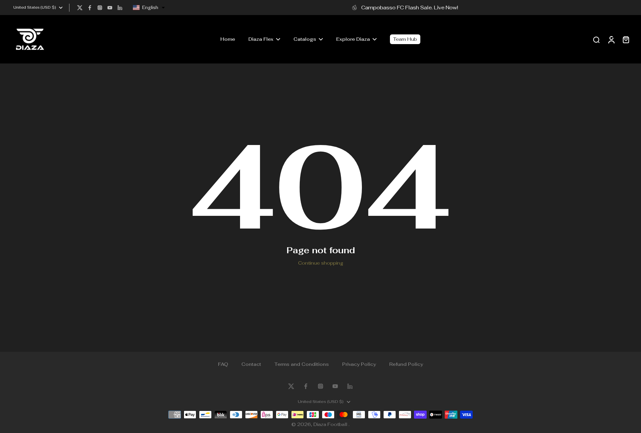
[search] (596, 39)
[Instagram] (100, 8)
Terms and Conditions (301, 364)
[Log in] (611, 39)
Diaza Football (331, 424)
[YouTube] (110, 8)
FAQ (223, 364)
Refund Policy (406, 364)
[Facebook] (90, 8)
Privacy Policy (359, 364)
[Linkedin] (120, 8)
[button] (149, 8)
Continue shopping (320, 263)
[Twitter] (80, 8)
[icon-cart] (625, 39)
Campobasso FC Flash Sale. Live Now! (409, 7)
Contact (251, 364)
